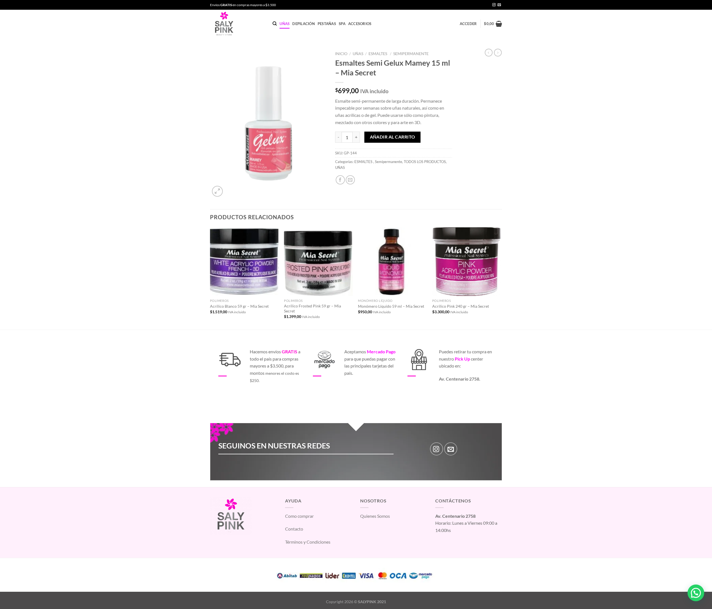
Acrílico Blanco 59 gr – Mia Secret (239, 306)
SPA (342, 23)
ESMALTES (378, 53)
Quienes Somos (375, 516)
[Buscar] (275, 23)
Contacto (294, 528)
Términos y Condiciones (307, 541)
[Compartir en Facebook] (340, 179)
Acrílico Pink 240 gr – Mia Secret (460, 306)
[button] (696, 593)
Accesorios (360, 23)
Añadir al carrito (392, 136)
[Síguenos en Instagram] (494, 5)
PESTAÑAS (327, 23)
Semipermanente (411, 53)
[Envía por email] (350, 179)
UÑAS (285, 23)
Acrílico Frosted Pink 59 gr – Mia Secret (312, 309)
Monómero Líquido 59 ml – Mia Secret (391, 306)
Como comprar (299, 516)
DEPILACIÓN (303, 23)
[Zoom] (217, 191)
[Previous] (210, 278)
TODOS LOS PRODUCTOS (425, 161)
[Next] (500, 278)
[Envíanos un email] (499, 5)
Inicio (341, 53)
